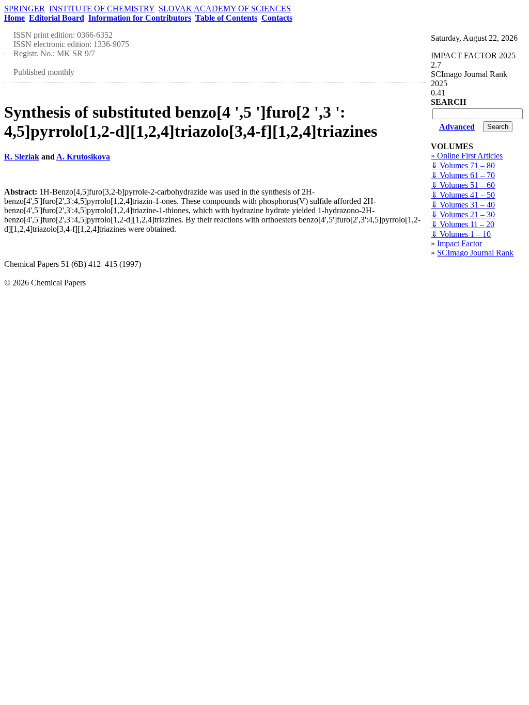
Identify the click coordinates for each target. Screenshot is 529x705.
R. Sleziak (21, 156)
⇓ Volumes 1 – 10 (461, 234)
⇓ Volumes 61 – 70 (463, 175)
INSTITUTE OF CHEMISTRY (101, 8)
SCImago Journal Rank (475, 252)
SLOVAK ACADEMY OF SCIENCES (225, 8)
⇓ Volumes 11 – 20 (462, 224)
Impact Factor (459, 243)
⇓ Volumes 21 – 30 (463, 214)
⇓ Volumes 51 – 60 (463, 185)
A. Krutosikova (83, 156)
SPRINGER (24, 8)
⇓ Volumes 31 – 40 (463, 204)
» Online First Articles (467, 155)
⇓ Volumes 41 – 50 (463, 194)
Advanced (457, 126)
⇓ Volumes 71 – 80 (463, 165)
